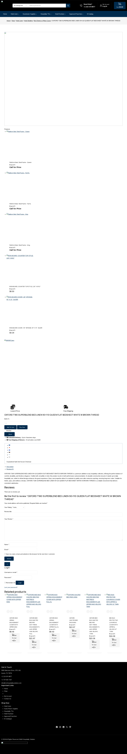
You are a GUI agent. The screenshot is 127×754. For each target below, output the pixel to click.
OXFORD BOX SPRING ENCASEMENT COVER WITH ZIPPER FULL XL (54, 622)
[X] (67, 727)
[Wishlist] (8, 611)
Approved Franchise (10, 716)
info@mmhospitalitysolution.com (11, 683)
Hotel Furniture (8, 713)
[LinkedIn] (63, 727)
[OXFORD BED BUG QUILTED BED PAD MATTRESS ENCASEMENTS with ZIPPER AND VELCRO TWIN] (94, 602)
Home (5, 14)
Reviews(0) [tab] (10, 469)
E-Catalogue (8, 719)
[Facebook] (57, 727)
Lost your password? (10, 587)
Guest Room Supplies (11, 708)
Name (6, 544)
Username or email (10, 572)
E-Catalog (90, 14)
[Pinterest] (70, 727)
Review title (8, 511)
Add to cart (10, 427)
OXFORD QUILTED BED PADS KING (73, 620)
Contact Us (7, 698)
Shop (5, 691)
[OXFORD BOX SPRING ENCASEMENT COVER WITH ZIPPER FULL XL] (54, 602)
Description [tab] (10, 466)
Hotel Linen (7, 706)
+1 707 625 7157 (6, 680)
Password (8, 577)
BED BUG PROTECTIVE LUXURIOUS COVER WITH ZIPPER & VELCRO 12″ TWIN (113, 624)
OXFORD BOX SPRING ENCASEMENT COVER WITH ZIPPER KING (14, 622)
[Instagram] (60, 727)
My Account (8, 696)
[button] (14, 638)
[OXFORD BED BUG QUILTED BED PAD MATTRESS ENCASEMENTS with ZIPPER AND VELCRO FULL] (34, 602)
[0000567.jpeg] (36, 372)
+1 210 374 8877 (6, 676)
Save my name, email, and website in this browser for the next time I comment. (30, 554)
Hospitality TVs (9, 711)
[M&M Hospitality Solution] (6, 5)
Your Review (8, 519)
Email (6, 549)
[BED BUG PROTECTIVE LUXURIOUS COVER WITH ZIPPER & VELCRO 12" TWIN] (114, 602)
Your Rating (8, 507)
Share (10, 434)
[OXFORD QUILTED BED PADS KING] (74, 602)
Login (20, 582)
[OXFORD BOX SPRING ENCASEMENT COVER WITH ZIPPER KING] (15, 602)
